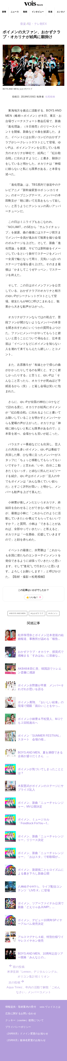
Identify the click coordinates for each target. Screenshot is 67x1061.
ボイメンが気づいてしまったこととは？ (41, 771)
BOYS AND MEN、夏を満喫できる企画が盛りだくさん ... (40, 754)
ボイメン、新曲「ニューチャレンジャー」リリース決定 (41, 838)
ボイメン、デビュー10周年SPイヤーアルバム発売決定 (40, 922)
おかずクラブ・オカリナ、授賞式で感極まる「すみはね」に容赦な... (41, 653)
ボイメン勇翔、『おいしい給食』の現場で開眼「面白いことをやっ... (41, 704)
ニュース (15, 12)
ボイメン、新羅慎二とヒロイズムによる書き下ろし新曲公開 (41, 871)
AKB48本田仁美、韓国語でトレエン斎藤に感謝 (39, 670)
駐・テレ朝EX (37, 23)
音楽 (50, 12)
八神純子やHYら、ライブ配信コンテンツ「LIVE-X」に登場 (40, 888)
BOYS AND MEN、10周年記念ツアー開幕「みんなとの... (40, 955)
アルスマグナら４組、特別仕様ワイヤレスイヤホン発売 (41, 938)
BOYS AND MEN (18, 613)
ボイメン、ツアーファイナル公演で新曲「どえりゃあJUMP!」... (41, 905)
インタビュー (38, 12)
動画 (25, 12)
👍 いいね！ (33, 597)
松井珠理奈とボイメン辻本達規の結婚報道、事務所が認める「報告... (41, 637)
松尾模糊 (50, 96)
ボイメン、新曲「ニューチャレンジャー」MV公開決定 (41, 804)
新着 (4, 12)
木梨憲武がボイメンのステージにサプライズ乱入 (41, 787)
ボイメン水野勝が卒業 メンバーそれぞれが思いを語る (41, 687)
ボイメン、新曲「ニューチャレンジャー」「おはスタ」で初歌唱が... (41, 854)
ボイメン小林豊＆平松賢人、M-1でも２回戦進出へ (40, 720)
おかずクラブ (37, 613)
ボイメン (54, 613)
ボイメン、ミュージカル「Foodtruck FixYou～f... (33, 821)
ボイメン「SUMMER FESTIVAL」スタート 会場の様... (40, 737)
